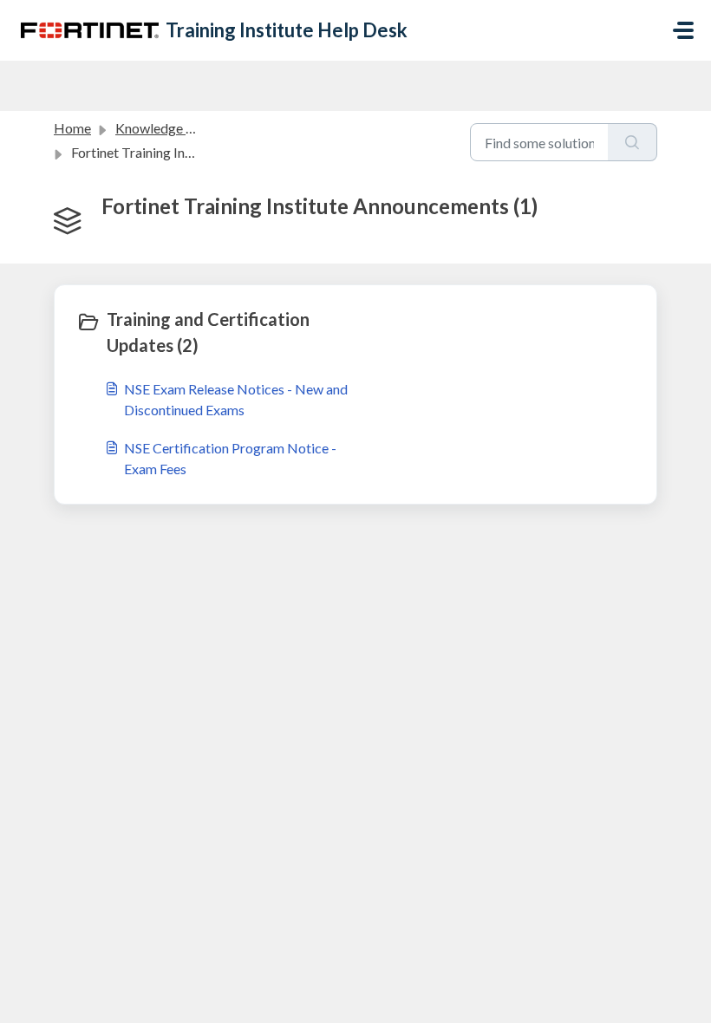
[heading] (212, 332)
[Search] (632, 142)
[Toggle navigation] (683, 30)
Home (72, 128)
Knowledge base (164, 128)
